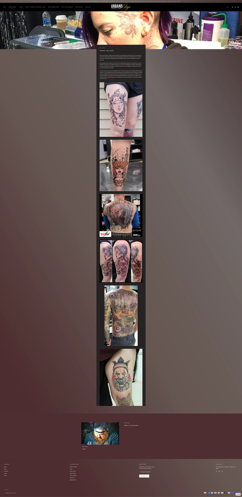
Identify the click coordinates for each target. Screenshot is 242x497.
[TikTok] (222, 471)
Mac (84, 449)
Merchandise (12, 7)
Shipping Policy (73, 479)
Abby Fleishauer (131, 425)
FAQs (5, 475)
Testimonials (79, 7)
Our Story (6, 471)
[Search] (235, 7)
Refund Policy (73, 473)
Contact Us (72, 477)
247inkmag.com (110, 78)
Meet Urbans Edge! (53, 7)
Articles (88, 7)
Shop (4, 7)
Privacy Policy (73, 471)
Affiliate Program (67, 7)
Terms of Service (73, 475)
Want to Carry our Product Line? (36, 7)
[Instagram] (219, 471)
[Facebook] (216, 471)
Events (21, 7)
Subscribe (144, 476)
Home (5, 466)
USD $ (227, 7)
